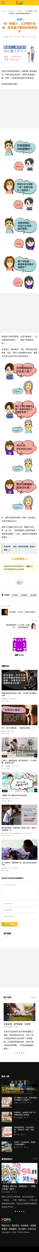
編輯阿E (5, 698)
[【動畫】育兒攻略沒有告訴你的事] (19, 782)
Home (4, 11)
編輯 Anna (6, 868)
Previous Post (6, 606)
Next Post (34, 620)
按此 (28, 566)
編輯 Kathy (9, 36)
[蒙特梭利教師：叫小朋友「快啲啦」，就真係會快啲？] (34, 626)
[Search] (36, 2)
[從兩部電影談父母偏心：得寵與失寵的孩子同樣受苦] (19, 1087)
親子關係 (33, 595)
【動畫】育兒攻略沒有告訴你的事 (14, 795)
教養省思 (11, 11)
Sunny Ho (19, 1147)
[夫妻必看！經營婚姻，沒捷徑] (19, 1012)
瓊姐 (8, 1091)
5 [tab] (23, 1053)
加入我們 (22, 1229)
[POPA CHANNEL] (19, 2)
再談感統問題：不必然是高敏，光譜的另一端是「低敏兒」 (24, 1129)
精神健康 (24, 595)
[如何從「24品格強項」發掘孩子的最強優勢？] (7, 1146)
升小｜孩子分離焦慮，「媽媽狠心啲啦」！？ (18, 728)
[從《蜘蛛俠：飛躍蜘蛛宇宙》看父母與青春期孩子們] (19, 849)
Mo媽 (17, 1134)
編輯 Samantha (21, 1102)
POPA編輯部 (6, 766)
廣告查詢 (15, 1225)
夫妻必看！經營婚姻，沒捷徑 (17, 1024)
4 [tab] (21, 1053)
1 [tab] (15, 1053)
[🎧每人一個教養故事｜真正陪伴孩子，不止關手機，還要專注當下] (19, 747)
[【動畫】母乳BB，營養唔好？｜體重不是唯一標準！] (19, 1173)
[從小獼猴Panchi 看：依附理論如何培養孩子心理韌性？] (7, 1102)
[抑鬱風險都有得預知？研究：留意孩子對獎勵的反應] (19, 680)
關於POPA (6, 1225)
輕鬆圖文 (20, 11)
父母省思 (14, 595)
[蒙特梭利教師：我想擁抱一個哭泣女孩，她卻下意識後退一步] (19, 815)
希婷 (4, 731)
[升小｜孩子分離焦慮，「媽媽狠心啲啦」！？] (19, 715)
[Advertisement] (19, 108)
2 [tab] (17, 1053)
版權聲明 (13, 1229)
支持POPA (32, 1229)
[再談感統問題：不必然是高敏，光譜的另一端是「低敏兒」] (7, 1132)
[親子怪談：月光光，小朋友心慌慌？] (5, 612)
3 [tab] (19, 1053)
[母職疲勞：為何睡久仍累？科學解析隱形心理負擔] (7, 1117)
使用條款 (25, 1225)
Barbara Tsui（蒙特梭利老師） (12, 833)
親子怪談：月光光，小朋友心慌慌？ (22, 612)
